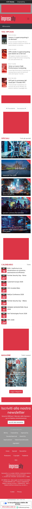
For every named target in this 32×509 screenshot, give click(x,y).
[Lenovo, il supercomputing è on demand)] (4, 39)
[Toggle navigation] (28, 18)
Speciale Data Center (9, 157)
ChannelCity (21, 2)
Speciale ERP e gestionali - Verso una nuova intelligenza (14, 193)
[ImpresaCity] (8, 18)
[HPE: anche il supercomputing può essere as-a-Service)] (4, 54)
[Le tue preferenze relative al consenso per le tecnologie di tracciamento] (23, 507)
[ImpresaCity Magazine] (16, 372)
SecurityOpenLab (11, 436)
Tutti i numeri (26, 355)
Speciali (14, 451)
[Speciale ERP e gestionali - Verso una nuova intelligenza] (16, 187)
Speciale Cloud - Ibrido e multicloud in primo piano (14, 230)
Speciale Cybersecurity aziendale (13, 213)
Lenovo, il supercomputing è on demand (18, 38)
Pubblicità (25, 455)
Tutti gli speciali (25, 138)
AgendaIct (16, 443)
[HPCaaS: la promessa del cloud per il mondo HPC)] (4, 82)
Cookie (12, 492)
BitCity (6, 433)
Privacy (19, 492)
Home (7, 451)
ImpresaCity (24, 433)
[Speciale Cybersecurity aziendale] (16, 205)
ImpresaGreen (8, 440)
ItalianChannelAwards (21, 440)
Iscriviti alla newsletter (16, 422)
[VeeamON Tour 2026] (16, 168)
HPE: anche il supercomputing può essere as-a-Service (19, 53)
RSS (16, 460)
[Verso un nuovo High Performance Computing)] (4, 68)
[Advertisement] (16, 399)
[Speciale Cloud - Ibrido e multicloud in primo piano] (16, 224)
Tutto (29, 264)
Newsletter (7, 26)
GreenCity (23, 436)
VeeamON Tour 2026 (9, 175)
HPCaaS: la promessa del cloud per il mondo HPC (17, 81)
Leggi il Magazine (16, 392)
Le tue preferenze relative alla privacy (18, 503)
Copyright (16, 455)
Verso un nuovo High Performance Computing (17, 67)
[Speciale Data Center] (16, 149)
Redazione (7, 455)
